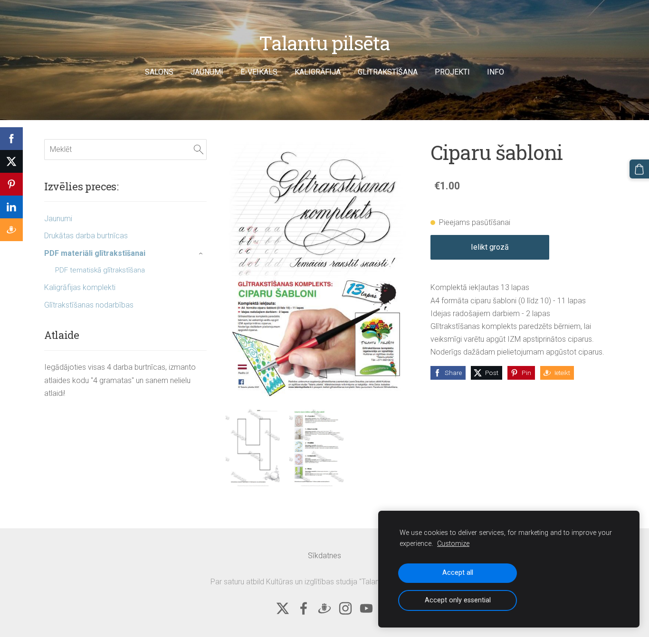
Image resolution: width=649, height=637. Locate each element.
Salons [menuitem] (159, 71)
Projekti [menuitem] (452, 71)
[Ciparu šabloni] (253, 446)
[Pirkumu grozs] (639, 169)
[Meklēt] (198, 149)
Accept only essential (458, 600)
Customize (453, 544)
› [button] (202, 253)
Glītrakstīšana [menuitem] (388, 71)
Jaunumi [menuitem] (207, 71)
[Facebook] (303, 608)
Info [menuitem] (495, 71)
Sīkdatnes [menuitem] (324, 555)
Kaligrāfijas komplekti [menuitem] (79, 287)
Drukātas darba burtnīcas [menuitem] (86, 235)
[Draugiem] (324, 608)
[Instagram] (345, 608)
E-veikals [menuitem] (258, 71)
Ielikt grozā (490, 247)
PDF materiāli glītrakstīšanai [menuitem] (94, 253)
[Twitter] (282, 608)
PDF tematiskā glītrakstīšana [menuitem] (100, 270)
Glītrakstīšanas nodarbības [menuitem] (89, 304)
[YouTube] (366, 608)
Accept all (457, 573)
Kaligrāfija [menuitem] (318, 71)
